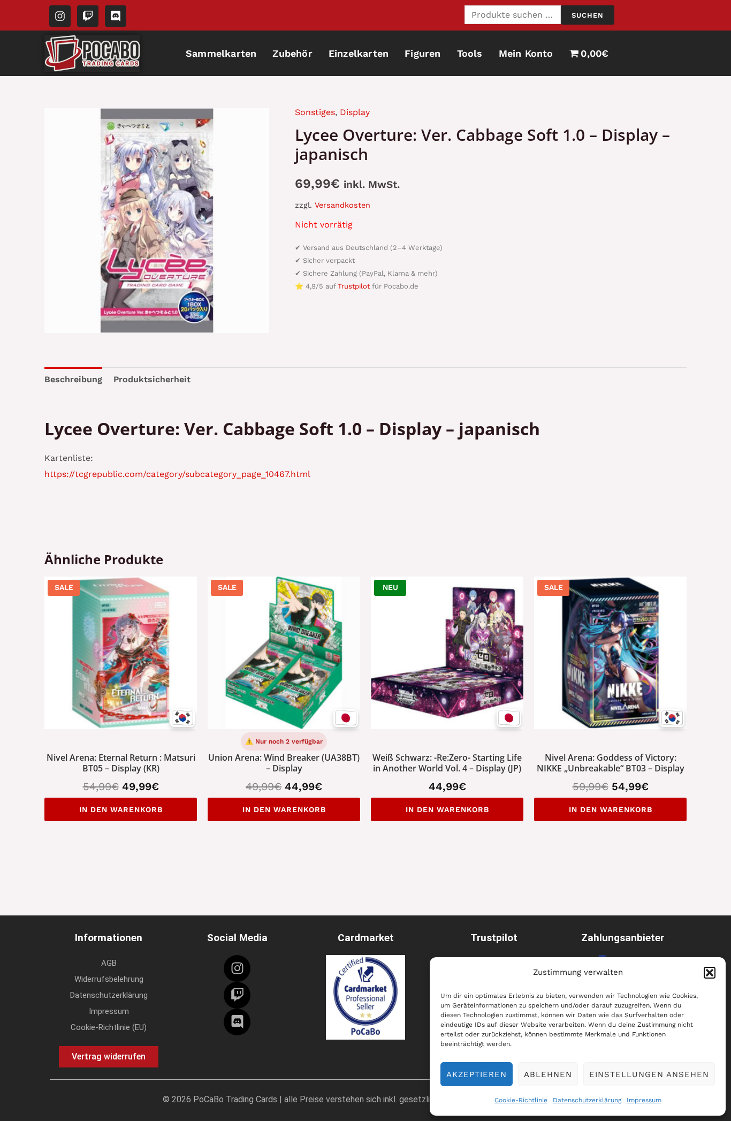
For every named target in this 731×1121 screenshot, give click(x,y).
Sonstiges (315, 112)
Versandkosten (342, 205)
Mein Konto (526, 53)
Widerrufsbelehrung (108, 979)
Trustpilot (354, 286)
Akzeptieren (476, 1074)
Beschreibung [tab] (73, 379)
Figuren (422, 53)
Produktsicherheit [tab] (152, 379)
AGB (109, 963)
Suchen (588, 15)
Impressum (644, 1100)
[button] (709, 972)
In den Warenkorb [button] (121, 809)
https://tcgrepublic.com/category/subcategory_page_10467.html (177, 474)
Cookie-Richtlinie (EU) (109, 1027)
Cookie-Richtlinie (520, 1100)
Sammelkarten (221, 53)
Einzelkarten (359, 53)
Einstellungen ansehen (649, 1074)
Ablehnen (548, 1074)
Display (355, 112)
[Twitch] (237, 995)
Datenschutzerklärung (587, 1100)
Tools (470, 53)
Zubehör (292, 53)
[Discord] (237, 1022)
